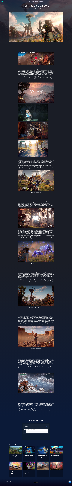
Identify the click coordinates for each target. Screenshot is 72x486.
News (33, 1)
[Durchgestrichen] (30, 431)
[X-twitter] (35, 482)
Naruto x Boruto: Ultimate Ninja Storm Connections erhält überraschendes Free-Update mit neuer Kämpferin (43, 456)
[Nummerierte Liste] (31, 431)
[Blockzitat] (33, 431)
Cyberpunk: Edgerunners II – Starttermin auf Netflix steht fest (56, 456)
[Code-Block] (34, 431)
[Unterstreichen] (29, 431)
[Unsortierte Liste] (32, 431)
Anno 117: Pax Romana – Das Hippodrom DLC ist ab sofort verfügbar (42, 472)
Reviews (36, 1)
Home (29, 1)
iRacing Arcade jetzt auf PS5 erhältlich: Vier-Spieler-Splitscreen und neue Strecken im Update (15, 472)
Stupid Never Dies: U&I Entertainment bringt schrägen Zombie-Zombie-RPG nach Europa (28, 472)
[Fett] (27, 431)
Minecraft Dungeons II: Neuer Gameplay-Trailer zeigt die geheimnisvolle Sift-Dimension (28, 456)
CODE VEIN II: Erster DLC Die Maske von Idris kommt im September (55, 472)
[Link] (35, 431)
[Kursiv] (28, 431)
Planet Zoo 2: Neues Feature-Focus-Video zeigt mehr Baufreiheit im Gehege (14, 456)
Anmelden (47, 426)
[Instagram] (37, 482)
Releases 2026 (41, 1)
